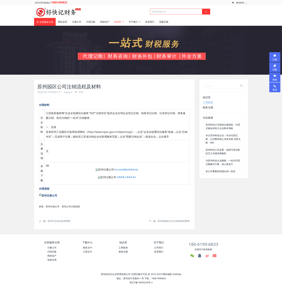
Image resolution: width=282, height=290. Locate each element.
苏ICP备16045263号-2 (141, 282)
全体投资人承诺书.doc (126, 177)
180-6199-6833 (203, 244)
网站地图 (167, 274)
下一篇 (169, 221)
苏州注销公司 (52, 206)
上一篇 (54, 221)
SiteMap (176, 274)
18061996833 (59, 2)
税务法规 (208, 107)
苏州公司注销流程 (71, 206)
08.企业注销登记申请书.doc (126, 169)
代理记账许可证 (139, 274)
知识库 (207, 97)
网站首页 (62, 21)
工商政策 (208, 102)
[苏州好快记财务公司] (58, 11)
